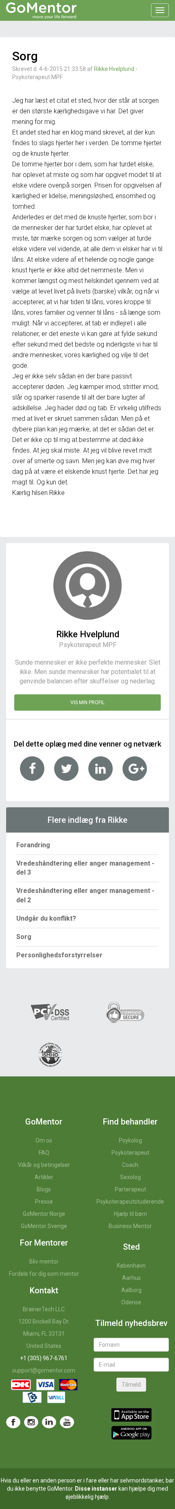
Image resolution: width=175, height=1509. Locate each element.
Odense (131, 1302)
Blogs (44, 1189)
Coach (130, 1165)
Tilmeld (131, 1384)
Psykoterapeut (130, 1152)
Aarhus (131, 1278)
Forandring (33, 845)
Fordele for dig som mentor (44, 1273)
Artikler (44, 1177)
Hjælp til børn (130, 1214)
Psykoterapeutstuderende (130, 1201)
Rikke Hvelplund (114, 69)
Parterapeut (130, 1189)
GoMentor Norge (44, 1214)
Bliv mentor (44, 1261)
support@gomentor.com (43, 1370)
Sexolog (130, 1177)
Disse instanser (96, 1488)
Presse (44, 1201)
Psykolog (130, 1140)
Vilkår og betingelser (44, 1165)
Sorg (23, 937)
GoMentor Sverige (44, 1226)
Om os (43, 1140)
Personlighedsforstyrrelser (59, 955)
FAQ (44, 1152)
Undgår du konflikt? (46, 918)
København (131, 1265)
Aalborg (131, 1290)
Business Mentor (130, 1226)
